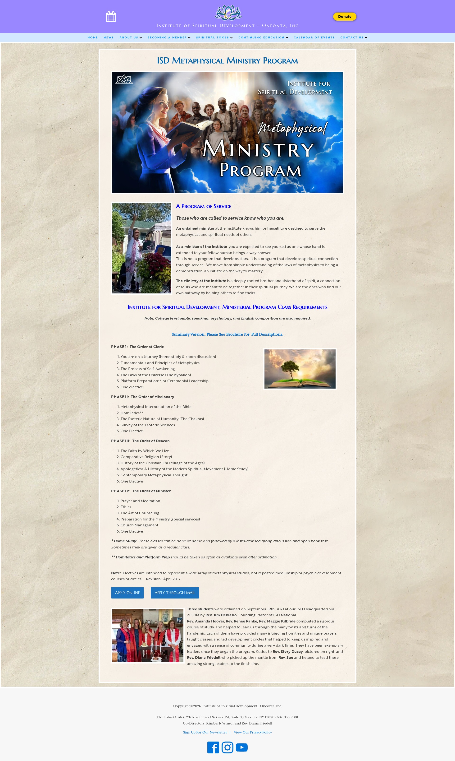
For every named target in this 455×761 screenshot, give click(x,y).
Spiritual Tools (212, 37)
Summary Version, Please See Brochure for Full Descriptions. (227, 335)
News (109, 37)
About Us (129, 37)
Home (93, 37)
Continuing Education (262, 37)
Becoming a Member (167, 37)
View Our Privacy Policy (253, 732)
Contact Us (352, 37)
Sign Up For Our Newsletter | (206, 732)
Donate (344, 16)
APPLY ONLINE (127, 592)
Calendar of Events (314, 37)
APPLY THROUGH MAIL (175, 592)
